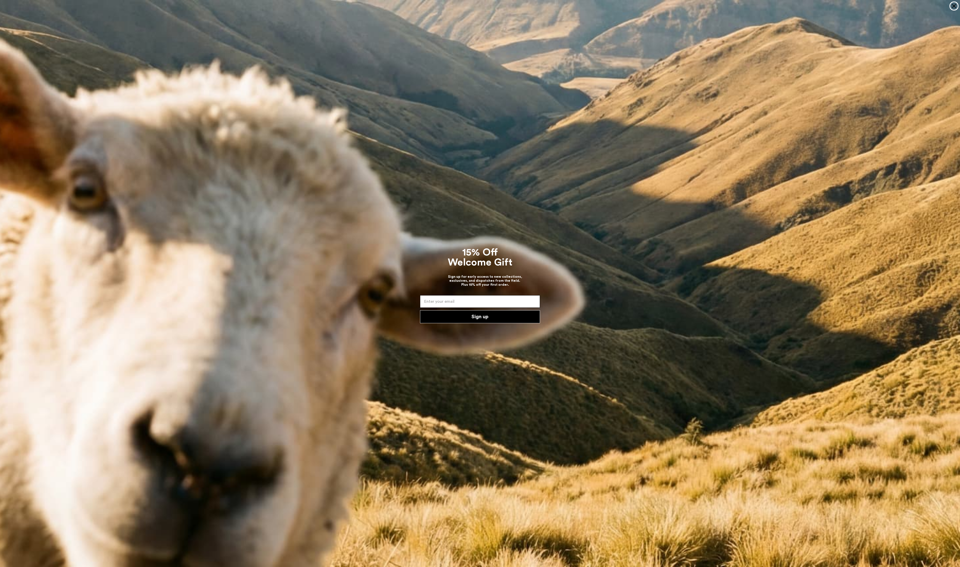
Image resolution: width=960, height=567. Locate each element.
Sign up (480, 316)
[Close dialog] (954, 6)
